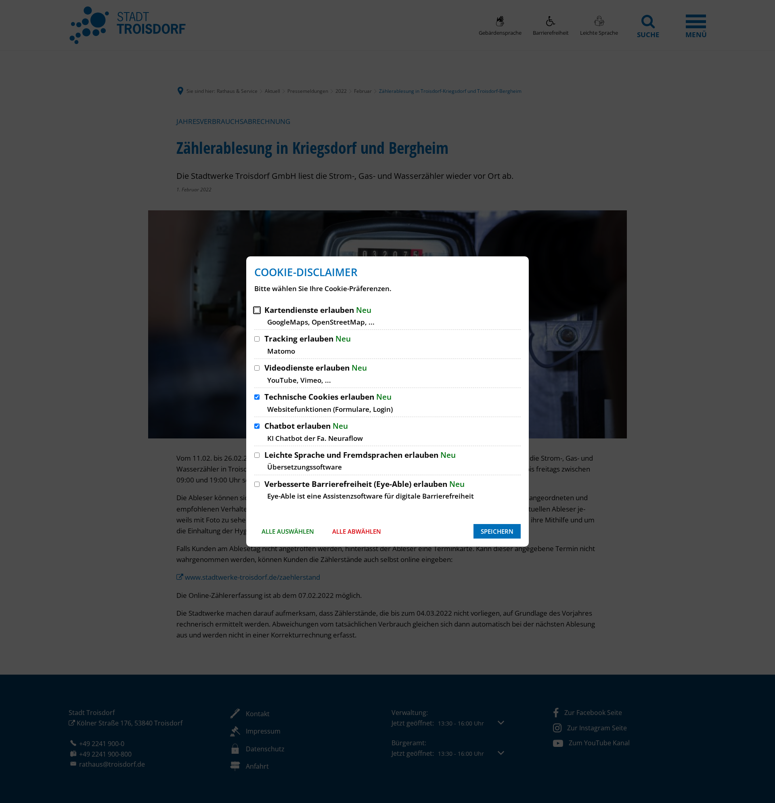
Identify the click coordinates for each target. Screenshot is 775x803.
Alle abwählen (356, 531)
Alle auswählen (288, 531)
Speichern (497, 531)
